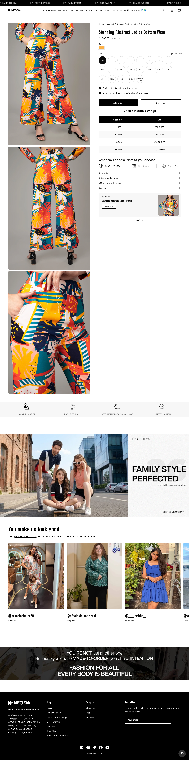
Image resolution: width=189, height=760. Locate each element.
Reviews (102, 188)
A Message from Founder (110, 183)
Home (101, 24)
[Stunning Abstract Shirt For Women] (168, 205)
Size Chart (52, 731)
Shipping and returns (108, 178)
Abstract (110, 24)
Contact (51, 726)
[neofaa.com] (14, 10)
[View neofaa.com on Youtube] (107, 748)
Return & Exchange (57, 717)
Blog (88, 712)
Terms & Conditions (57, 735)
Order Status (53, 722)
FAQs (49, 708)
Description (104, 173)
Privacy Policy (54, 712)
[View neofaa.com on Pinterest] (101, 748)
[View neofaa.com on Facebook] (88, 748)
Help (49, 702)
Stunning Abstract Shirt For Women (118, 200)
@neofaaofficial (25, 536)
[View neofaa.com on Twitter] (94, 748)
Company (90, 702)
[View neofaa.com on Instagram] (82, 748)
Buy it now (160, 103)
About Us (90, 708)
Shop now (13, 620)
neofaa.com (97, 754)
